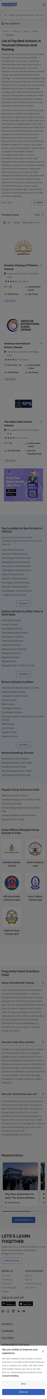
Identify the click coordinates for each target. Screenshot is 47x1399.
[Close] (42, 647)
